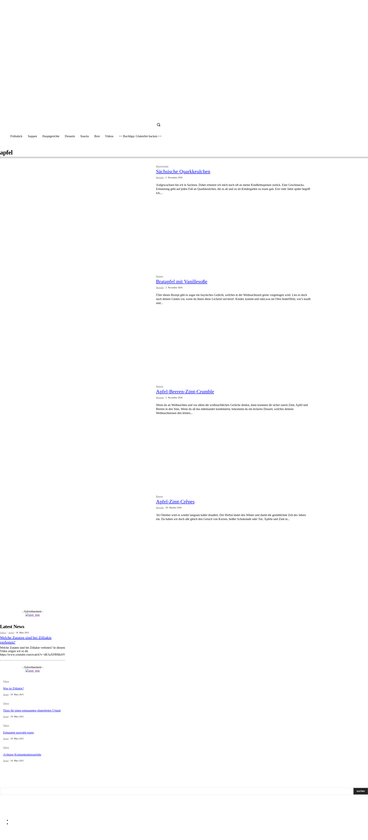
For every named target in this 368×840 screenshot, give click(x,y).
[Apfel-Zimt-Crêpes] (76, 544)
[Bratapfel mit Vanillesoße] (76, 324)
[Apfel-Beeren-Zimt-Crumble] (76, 434)
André (11, 632)
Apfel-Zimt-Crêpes (175, 501)
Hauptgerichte (162, 166)
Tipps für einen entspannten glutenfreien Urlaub (32, 710)
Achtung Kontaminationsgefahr (22, 754)
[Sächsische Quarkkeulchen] (76, 214)
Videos (3, 633)
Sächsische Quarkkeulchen (183, 171)
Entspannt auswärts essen (18, 732)
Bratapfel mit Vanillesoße (181, 281)
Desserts (159, 276)
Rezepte (159, 496)
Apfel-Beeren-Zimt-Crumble (185, 391)
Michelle (160, 177)
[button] (158, 124)
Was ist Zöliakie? (13, 688)
